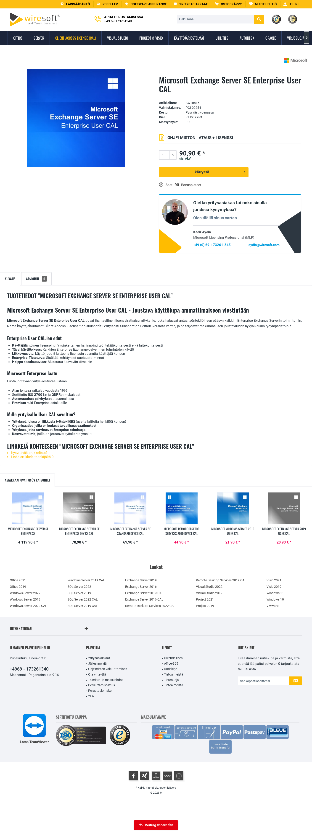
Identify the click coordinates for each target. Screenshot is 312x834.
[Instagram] (178, 775)
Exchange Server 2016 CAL (144, 599)
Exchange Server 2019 (141, 580)
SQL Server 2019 (79, 593)
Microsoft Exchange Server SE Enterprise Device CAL (79, 531)
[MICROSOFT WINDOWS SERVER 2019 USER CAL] (233, 508)
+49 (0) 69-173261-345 (212, 245)
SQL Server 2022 (79, 586)
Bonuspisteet (191, 185)
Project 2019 (205, 606)
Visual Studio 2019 (209, 593)
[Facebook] (133, 775)
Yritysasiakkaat (99, 658)
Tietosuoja (171, 680)
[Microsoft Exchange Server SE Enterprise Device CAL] (79, 508)
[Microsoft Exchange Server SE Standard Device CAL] (130, 508)
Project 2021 (205, 599)
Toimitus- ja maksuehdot (105, 680)
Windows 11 (275, 593)
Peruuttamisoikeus (101, 685)
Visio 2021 (274, 580)
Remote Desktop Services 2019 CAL (221, 580)
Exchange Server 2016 (141, 586)
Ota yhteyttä (97, 674)
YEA (91, 696)
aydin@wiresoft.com (264, 245)
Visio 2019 (274, 586)
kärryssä (202, 172)
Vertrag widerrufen (159, 825)
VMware (272, 606)
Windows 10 (275, 599)
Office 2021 (18, 580)
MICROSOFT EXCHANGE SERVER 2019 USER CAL (284, 531)
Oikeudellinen (173, 658)
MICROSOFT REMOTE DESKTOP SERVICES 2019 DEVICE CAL (181, 531)
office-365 (171, 663)
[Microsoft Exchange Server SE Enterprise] (28, 508)
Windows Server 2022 (25, 593)
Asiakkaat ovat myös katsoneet (27, 480)
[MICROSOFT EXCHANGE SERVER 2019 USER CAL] (284, 508)
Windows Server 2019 (25, 599)
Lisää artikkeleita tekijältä (31, 457)
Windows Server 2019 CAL (86, 580)
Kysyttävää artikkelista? (28, 453)
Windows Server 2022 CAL (28, 606)
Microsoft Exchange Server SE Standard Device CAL (130, 531)
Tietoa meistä (173, 674)
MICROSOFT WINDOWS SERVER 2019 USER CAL (232, 531)
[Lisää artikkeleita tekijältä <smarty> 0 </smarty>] (295, 60)
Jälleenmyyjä (97, 663)
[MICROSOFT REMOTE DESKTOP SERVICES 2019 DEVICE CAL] (181, 508)
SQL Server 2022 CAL (83, 599)
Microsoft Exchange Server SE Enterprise (28, 531)
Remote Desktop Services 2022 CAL (150, 606)
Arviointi (35, 278)
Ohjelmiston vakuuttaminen (107, 669)
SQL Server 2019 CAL (83, 606)
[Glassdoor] (156, 775)
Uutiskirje (170, 669)
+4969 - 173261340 (29, 669)
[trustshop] (120, 735)
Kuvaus (10, 278)
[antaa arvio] (230, 96)
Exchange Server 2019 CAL (144, 593)
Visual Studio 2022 (209, 586)
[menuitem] (228, 4)
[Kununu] (167, 775)
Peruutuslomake (99, 690)
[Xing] (144, 775)
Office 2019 (18, 586)
